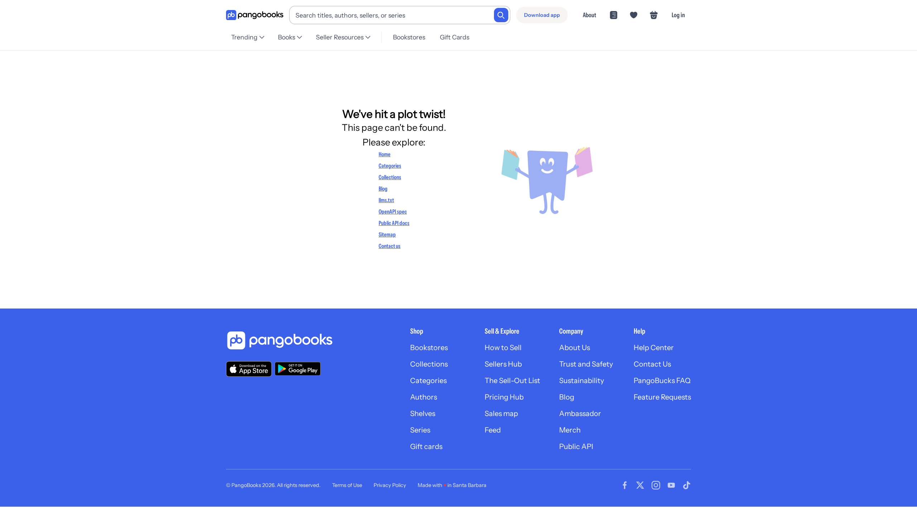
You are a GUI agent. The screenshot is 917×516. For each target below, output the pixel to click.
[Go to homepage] (254, 15)
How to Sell (503, 347)
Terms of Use (347, 485)
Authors (423, 397)
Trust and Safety (586, 364)
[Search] (501, 15)
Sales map (501, 413)
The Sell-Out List (512, 380)
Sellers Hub (503, 364)
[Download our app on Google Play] (298, 369)
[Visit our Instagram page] (656, 485)
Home (384, 154)
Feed (493, 430)
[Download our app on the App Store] (249, 369)
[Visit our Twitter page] (640, 485)
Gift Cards (454, 37)
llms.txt (386, 200)
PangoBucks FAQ (662, 380)
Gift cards (426, 446)
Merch (570, 430)
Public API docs (394, 222)
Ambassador (580, 413)
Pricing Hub (504, 397)
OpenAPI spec (393, 211)
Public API (576, 446)
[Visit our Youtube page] (671, 485)
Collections (390, 177)
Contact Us (652, 364)
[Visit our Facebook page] (624, 485)
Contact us (389, 245)
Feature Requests (662, 397)
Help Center (654, 347)
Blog (383, 188)
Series (420, 430)
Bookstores (409, 37)
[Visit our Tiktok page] (686, 485)
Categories (390, 165)
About (589, 15)
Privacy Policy (390, 485)
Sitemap (387, 234)
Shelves (422, 413)
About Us (574, 347)
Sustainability (581, 380)
